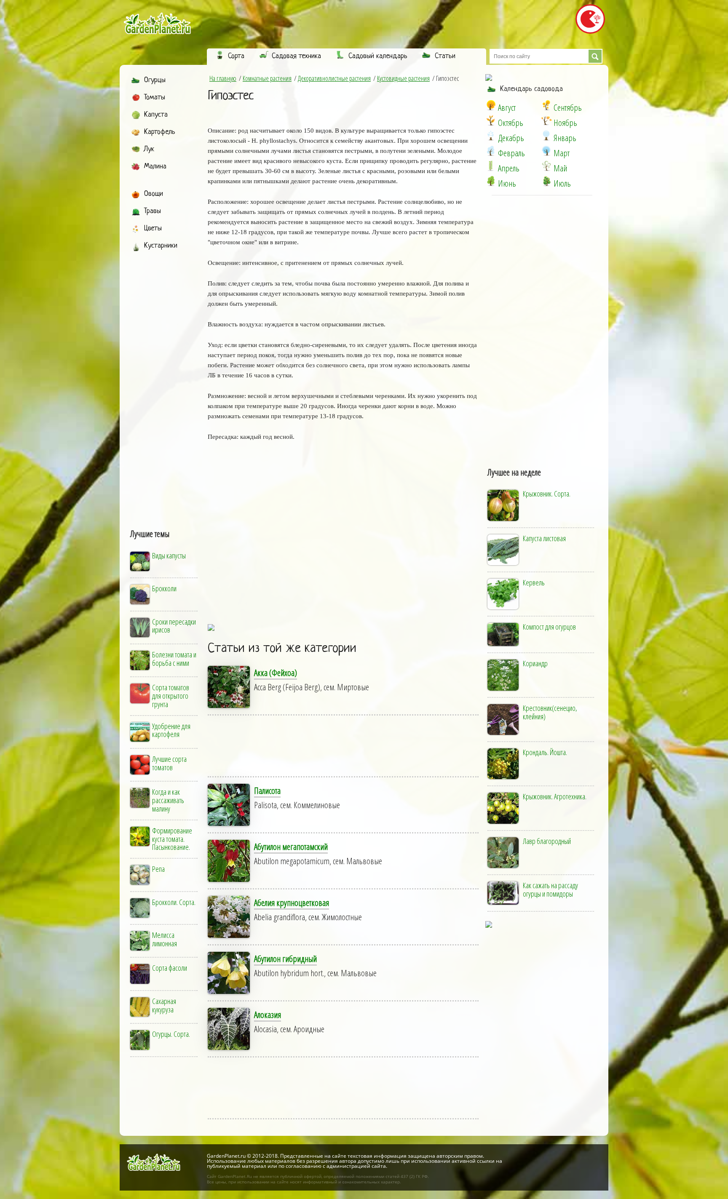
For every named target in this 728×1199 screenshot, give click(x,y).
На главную (222, 78)
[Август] (490, 105)
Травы (152, 211)
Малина (155, 167)
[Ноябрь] (546, 120)
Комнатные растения (267, 78)
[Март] (546, 150)
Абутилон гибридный (285, 958)
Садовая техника (296, 56)
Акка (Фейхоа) (275, 672)
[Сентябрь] (546, 105)
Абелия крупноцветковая (291, 902)
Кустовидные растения (403, 78)
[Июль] (546, 181)
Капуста (156, 115)
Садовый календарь (377, 56)
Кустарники (160, 246)
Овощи (153, 194)
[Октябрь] (490, 120)
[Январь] (546, 135)
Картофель (159, 132)
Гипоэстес (230, 96)
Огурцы (155, 80)
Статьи (445, 56)
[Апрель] (490, 165)
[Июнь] (490, 181)
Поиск (595, 56)
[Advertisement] (164, 382)
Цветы (153, 228)
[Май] (546, 165)
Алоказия (267, 1014)
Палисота (267, 790)
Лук (149, 149)
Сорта (236, 56)
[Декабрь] (490, 135)
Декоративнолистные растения (334, 78)
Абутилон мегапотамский (291, 846)
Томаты (154, 97)
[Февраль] (490, 150)
